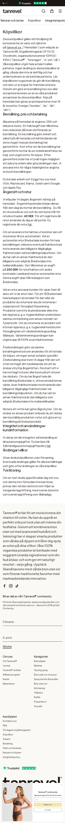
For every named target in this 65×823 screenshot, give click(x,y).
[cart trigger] (52, 11)
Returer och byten (12, 20)
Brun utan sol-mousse (45, 674)
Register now (48, 804)
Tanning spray (41, 670)
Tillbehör (38, 692)
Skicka (7, 646)
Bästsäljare (40, 661)
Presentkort (40, 701)
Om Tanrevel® (10, 661)
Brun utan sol (40, 683)
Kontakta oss (10, 721)
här (48, 446)
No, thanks (48, 810)
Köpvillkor (34, 20)
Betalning (8, 743)
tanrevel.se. (14, 47)
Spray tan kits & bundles (46, 679)
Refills (37, 697)
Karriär (6, 679)
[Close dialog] (61, 785)
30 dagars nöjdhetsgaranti (16, 730)
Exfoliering (39, 688)
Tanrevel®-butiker (12, 670)
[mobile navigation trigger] (60, 11)
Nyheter (38, 665)
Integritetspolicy (11, 757)
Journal (6, 665)
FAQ (5, 725)
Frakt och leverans (12, 748)
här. (30, 224)
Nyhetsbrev (9, 683)
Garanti (6, 739)
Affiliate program (11, 674)
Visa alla (38, 706)
